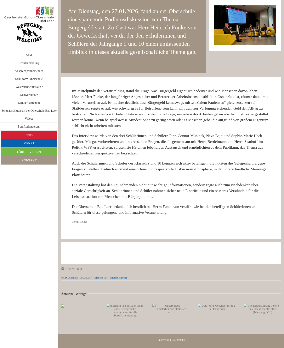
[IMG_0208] (245, 6)
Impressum (163, 340)
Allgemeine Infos (101, 277)
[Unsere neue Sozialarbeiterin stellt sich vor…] (171, 309)
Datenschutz (178, 340)
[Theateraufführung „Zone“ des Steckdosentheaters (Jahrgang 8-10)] (262, 309)
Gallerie (84, 317)
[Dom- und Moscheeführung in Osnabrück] (216, 307)
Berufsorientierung (118, 277)
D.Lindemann (71, 277)
